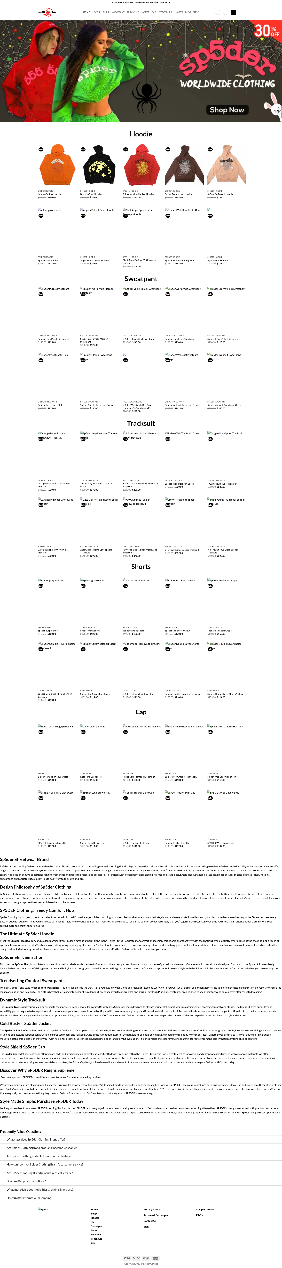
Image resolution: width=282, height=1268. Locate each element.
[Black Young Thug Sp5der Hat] (57, 747)
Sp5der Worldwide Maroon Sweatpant (94, 340)
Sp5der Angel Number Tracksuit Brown (96, 485)
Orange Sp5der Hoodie (49, 194)
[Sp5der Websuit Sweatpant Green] (226, 376)
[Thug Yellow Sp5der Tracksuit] (226, 454)
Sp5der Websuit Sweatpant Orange (182, 405)
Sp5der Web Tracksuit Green (179, 483)
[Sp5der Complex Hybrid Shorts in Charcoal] (57, 665)
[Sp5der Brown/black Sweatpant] (226, 310)
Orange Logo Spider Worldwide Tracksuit (54, 485)
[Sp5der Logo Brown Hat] (99, 813)
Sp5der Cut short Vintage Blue (138, 694)
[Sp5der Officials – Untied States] (58, 12)
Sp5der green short (90, 630)
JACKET (145, 12)
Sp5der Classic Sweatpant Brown (97, 405)
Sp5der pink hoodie (48, 260)
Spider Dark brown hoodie (178, 194)
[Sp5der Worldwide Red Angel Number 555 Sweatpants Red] (142, 376)
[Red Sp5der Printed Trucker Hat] (142, 747)
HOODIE (96, 12)
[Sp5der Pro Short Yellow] (184, 601)
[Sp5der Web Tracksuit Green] (184, 454)
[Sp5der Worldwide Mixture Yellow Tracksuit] (142, 454)
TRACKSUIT (133, 12)
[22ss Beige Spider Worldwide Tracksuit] (57, 520)
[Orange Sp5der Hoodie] (57, 165)
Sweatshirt (97, 1234)
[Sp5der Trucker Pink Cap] (184, 813)
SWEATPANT (118, 12)
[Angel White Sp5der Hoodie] (99, 231)
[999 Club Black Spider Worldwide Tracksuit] (142, 520)
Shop (196, 12)
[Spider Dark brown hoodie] (184, 165)
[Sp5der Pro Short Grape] (226, 601)
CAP (154, 12)
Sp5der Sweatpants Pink (50, 405)
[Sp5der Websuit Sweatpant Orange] (184, 376)
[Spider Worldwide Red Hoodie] (142, 165)
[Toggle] (3, 1139)
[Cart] (233, 12)
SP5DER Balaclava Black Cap (52, 843)
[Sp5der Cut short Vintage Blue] (142, 665)
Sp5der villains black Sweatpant (139, 339)
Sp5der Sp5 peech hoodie (220, 194)
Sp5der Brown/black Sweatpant (223, 339)
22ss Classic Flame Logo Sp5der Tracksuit (96, 551)
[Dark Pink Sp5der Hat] (99, 747)
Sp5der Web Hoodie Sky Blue (179, 260)
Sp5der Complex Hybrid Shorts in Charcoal (55, 695)
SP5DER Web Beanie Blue (220, 843)
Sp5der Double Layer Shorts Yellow (225, 694)
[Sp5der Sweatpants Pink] (57, 376)
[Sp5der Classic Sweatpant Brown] (99, 376)
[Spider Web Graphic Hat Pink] (226, 747)
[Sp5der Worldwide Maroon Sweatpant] (99, 310)
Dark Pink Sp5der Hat (91, 776)
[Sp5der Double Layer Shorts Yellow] (226, 665)
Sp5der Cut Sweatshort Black (95, 694)
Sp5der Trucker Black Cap (136, 843)
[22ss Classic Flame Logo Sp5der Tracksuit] (99, 520)
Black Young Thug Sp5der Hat (53, 776)
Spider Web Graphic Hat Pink (222, 776)
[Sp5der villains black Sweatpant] (142, 310)
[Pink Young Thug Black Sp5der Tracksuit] (226, 520)
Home (86, 12)
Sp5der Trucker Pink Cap (177, 843)
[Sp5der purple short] (57, 601)
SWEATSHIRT (165, 12)
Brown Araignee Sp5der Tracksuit (182, 549)
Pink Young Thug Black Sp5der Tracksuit (222, 551)
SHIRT (106, 12)
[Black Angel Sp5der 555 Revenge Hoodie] (142, 231)
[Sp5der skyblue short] (142, 601)
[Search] (242, 12)
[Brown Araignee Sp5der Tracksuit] (184, 520)
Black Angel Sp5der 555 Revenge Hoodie (139, 262)
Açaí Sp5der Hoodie (217, 260)
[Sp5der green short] (99, 601)
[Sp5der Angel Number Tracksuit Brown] (99, 454)
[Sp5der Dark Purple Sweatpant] (57, 310)
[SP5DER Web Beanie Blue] (226, 813)
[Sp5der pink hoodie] (57, 231)
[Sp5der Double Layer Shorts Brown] (184, 665)
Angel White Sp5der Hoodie (94, 260)
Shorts (178, 12)
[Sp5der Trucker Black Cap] (142, 813)
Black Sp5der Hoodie (91, 194)
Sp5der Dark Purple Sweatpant (53, 339)
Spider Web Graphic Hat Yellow (181, 776)
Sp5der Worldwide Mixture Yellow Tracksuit (140, 485)
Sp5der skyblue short (133, 630)
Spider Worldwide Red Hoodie (138, 194)
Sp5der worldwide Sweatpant (180, 339)
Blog (188, 12)
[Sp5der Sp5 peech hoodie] (226, 165)
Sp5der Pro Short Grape (219, 630)
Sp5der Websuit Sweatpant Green (224, 405)
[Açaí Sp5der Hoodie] (226, 231)
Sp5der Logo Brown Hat (92, 843)
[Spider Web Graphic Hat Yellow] (184, 747)
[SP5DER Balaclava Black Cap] (57, 813)
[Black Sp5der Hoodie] (99, 165)
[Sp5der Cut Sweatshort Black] (99, 665)
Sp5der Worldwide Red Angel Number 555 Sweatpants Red (138, 406)
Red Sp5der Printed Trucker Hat (139, 776)
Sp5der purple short (48, 630)
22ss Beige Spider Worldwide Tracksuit (53, 551)
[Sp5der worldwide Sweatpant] (184, 310)
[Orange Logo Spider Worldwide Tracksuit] (57, 454)
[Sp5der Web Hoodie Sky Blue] (184, 231)
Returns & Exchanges (155, 1215)
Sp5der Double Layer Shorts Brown (183, 694)
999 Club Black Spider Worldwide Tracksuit (140, 551)
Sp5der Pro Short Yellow (177, 630)
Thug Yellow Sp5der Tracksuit (222, 483)
